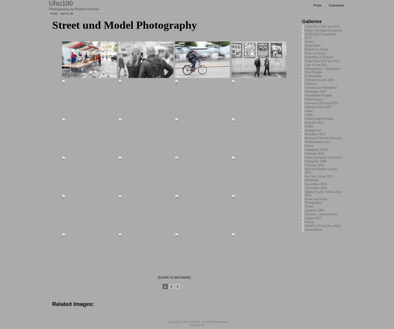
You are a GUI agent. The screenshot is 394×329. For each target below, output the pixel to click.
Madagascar (313, 130)
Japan (309, 111)
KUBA (309, 126)
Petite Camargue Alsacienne (323, 30)
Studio (309, 206)
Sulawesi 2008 (314, 210)
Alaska (309, 41)
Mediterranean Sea (317, 142)
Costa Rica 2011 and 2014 (322, 26)
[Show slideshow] (174, 277)
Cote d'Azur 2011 (316, 65)
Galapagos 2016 (315, 91)
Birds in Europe (315, 53)
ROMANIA (312, 180)
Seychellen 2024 (316, 184)
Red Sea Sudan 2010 (319, 176)
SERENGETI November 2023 (321, 36)
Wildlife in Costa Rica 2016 (322, 226)
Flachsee (311, 83)
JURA (309, 115)
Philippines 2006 (316, 161)
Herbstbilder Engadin (318, 95)
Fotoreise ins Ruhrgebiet (321, 87)
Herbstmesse (313, 99)
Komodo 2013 (314, 122)
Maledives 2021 (315, 134)
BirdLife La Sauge (316, 49)
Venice (309, 222)
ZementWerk (313, 229)
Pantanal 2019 (314, 153)
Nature (309, 146)
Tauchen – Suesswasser (321, 214)
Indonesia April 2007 (318, 107)
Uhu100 (195, 322)
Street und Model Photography (316, 200)
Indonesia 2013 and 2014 (321, 103)
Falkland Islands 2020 (319, 80)
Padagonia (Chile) (316, 149)
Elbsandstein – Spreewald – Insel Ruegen (323, 70)
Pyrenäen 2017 (315, 165)
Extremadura (313, 76)
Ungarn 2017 (313, 218)
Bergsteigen (313, 45)
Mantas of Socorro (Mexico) (323, 138)
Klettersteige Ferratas (319, 118)
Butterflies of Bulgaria (319, 57)
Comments (336, 5)
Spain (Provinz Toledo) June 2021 (323, 193)
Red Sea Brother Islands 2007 (321, 170)
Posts (317, 5)
